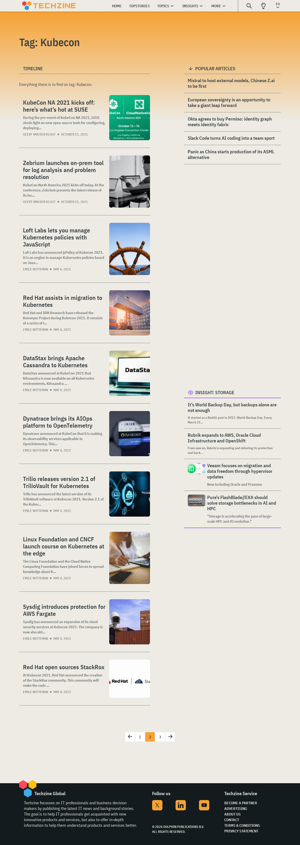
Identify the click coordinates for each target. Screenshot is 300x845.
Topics (163, 6)
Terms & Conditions (242, 825)
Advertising (235, 808)
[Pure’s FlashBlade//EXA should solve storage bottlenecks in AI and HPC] (196, 509)
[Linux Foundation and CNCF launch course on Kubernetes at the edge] (129, 558)
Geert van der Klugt (39, 134)
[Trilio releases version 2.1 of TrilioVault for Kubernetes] (129, 494)
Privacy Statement (241, 831)
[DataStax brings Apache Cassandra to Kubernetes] (129, 373)
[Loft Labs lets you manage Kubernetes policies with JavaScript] (129, 249)
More (216, 6)
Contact (231, 819)
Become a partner (240, 803)
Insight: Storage (214, 392)
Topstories (139, 6)
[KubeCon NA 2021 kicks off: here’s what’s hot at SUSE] (129, 117)
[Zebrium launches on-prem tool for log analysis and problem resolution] (129, 181)
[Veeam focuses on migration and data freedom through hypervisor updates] (196, 475)
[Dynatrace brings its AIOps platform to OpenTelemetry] (129, 433)
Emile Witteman (35, 269)
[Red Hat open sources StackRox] (129, 679)
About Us (232, 814)
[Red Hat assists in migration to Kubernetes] (129, 312)
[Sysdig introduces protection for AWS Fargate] (129, 621)
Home (117, 6)
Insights (190, 6)
